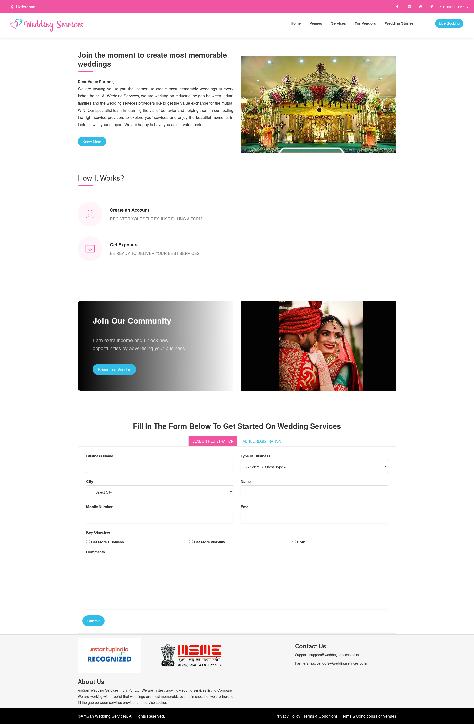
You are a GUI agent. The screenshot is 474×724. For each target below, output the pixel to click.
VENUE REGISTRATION (262, 441)
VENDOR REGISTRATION (213, 441)
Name (246, 481)
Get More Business (107, 541)
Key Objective (98, 532)
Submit (93, 621)
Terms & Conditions (320, 716)
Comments (95, 552)
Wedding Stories (399, 23)
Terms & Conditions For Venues (368, 716)
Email (245, 506)
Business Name (99, 456)
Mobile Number (99, 506)
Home (296, 23)
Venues (316, 23)
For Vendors (365, 23)
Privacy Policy (288, 716)
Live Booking (449, 23)
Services (338, 23)
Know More (92, 141)
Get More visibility (209, 541)
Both (301, 541)
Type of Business (255, 456)
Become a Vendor (114, 369)
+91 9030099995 (453, 7)
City (89, 481)
